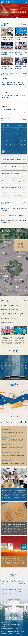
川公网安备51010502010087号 (13, 633)
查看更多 (25, 24)
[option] (14, 12)
